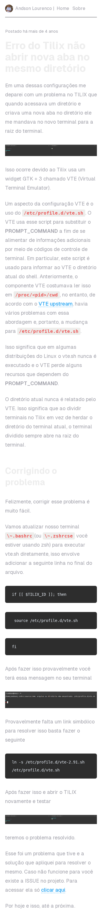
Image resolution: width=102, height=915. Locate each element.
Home (63, 8)
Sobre (79, 8)
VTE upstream (56, 304)
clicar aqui (53, 890)
